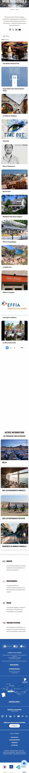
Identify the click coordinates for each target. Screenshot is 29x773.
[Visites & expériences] (12, 6)
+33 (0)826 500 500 (14, 668)
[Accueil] (8, 6)
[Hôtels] (9, 6)
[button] (18, 6)
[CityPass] (10, 6)
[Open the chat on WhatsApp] (24, 763)
